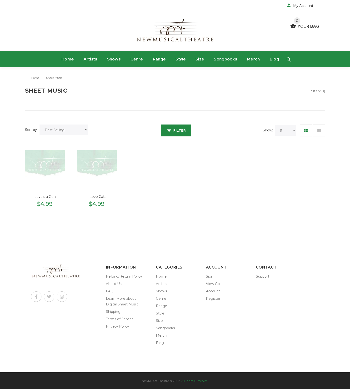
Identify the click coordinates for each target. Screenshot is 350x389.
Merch (253, 59)
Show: (268, 130)
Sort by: (31, 130)
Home (67, 59)
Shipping (113, 311)
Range (159, 59)
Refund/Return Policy (124, 276)
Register (213, 298)
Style (180, 59)
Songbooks (225, 59)
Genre (136, 59)
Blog (274, 59)
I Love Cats (96, 196)
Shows (114, 59)
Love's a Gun (45, 196)
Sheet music (54, 78)
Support (262, 276)
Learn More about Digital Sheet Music (122, 301)
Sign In (212, 276)
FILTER (179, 130)
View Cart (214, 284)
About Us (113, 284)
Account (213, 291)
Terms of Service (120, 319)
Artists (90, 59)
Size (199, 59)
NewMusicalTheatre (155, 381)
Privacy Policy (117, 326)
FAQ (109, 291)
